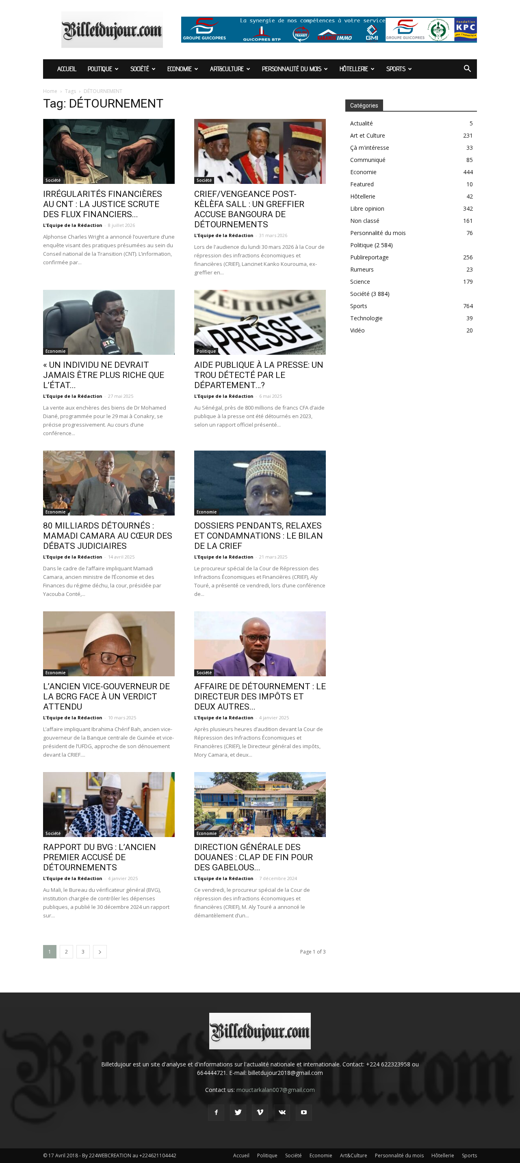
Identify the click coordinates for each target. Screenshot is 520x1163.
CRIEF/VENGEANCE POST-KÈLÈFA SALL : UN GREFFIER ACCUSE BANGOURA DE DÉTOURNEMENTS (249, 209)
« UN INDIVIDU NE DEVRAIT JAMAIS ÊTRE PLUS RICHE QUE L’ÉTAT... (103, 375)
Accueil (66, 69)
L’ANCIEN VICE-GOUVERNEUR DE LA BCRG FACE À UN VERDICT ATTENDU (106, 697)
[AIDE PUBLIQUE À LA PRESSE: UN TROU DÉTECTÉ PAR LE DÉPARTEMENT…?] (260, 322)
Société (139, 69)
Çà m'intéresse (369, 147)
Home (50, 91)
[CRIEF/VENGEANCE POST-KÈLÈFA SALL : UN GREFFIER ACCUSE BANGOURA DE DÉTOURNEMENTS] (260, 151)
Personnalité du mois (291, 69)
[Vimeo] (260, 1113)
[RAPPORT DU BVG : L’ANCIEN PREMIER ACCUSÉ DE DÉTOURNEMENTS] (109, 804)
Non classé (364, 220)
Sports (395, 69)
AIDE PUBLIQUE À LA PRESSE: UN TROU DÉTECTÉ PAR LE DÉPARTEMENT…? (258, 375)
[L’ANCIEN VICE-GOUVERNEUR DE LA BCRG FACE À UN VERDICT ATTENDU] (109, 643)
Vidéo (357, 330)
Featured (362, 184)
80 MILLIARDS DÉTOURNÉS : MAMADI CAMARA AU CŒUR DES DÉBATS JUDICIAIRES (107, 536)
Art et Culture (367, 135)
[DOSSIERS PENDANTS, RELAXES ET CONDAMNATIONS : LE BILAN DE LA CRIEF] (260, 483)
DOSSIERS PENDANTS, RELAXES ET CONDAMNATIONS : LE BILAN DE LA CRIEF (258, 536)
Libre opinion (367, 208)
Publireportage (369, 257)
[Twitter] (238, 1113)
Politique (100, 69)
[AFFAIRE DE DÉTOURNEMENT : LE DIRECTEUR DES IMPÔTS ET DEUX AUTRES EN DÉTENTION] (260, 643)
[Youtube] (304, 1113)
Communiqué (368, 160)
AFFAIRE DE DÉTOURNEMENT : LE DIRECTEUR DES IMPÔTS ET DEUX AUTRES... (260, 697)
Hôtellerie (354, 69)
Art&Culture (227, 69)
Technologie (366, 318)
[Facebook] (216, 1113)
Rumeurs (362, 269)
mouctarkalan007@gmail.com (275, 1090)
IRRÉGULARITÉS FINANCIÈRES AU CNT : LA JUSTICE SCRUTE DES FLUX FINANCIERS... (102, 204)
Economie (179, 69)
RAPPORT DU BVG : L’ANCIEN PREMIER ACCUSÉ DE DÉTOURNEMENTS (99, 857)
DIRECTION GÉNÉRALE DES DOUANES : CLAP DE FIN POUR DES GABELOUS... (253, 857)
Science (360, 281)
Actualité (361, 123)
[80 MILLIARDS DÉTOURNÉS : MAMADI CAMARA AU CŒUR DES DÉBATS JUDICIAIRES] (109, 483)
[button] (467, 69)
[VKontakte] (282, 1113)
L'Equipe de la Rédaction (72, 225)
